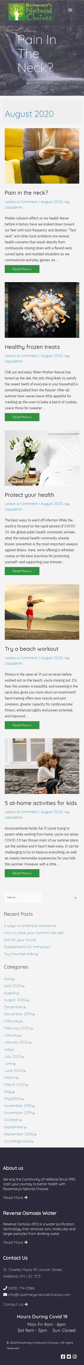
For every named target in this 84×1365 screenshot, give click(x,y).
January (11, 1035)
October (11, 1119)
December (13, 1006)
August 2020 (52, 201)
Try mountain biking (21, 953)
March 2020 (14, 1084)
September (13, 1126)
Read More (13, 1197)
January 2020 (16, 1042)
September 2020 (18, 1133)
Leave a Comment (21, 201)
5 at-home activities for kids (41, 803)
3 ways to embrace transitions (30, 925)
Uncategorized (17, 1141)
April (7, 978)
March (9, 1077)
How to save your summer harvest (34, 932)
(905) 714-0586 (20, 1288)
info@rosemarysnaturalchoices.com (38, 1294)
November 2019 (18, 1112)
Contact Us (13, 1304)
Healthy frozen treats (32, 346)
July (7, 1049)
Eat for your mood (20, 939)
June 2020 (13, 1070)
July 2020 (12, 1056)
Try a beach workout (31, 648)
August (10, 992)
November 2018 (18, 1105)
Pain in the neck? (26, 192)
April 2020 (13, 985)
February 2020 (17, 1028)
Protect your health (29, 494)
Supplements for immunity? (27, 946)
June (8, 1063)
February (12, 1020)
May (8, 1091)
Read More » (22, 270)
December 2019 (18, 1013)
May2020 (12, 1098)
